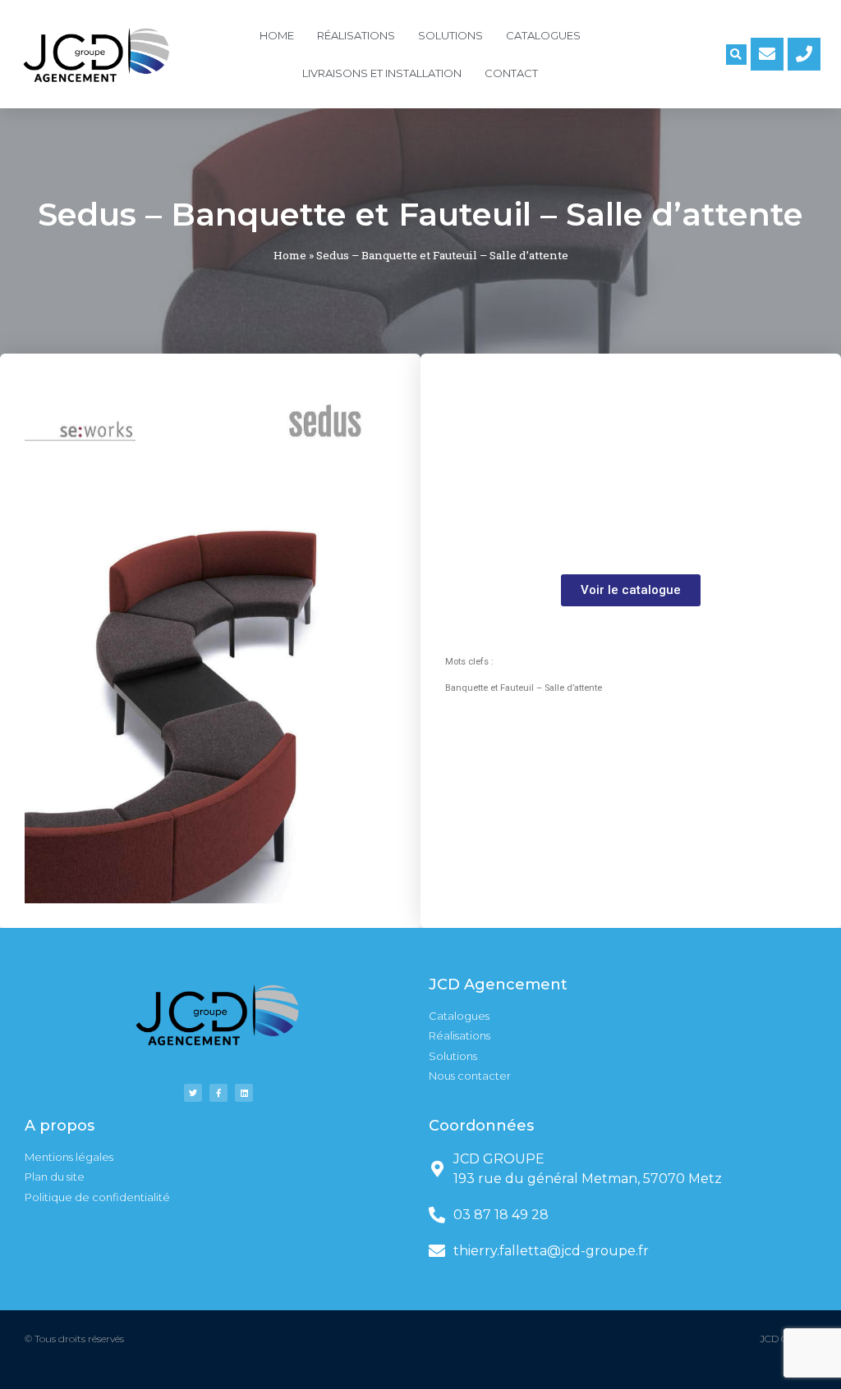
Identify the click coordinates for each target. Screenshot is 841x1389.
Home (277, 35)
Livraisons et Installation (382, 73)
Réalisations (356, 35)
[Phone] (804, 54)
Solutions (450, 35)
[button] (631, 590)
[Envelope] (767, 54)
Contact (511, 73)
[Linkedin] (244, 1093)
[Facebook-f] (218, 1093)
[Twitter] (193, 1093)
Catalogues (543, 35)
